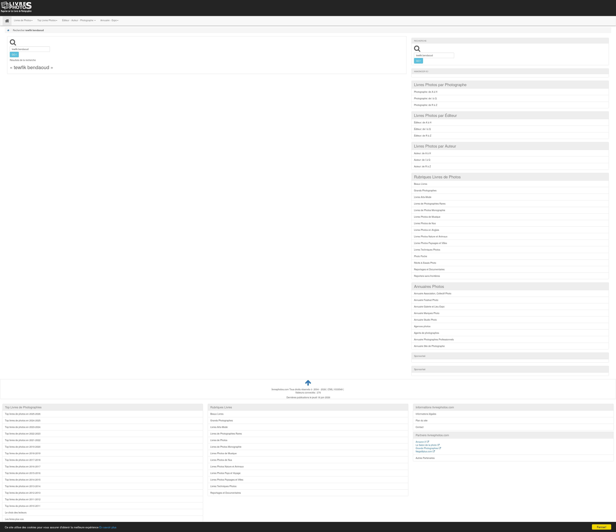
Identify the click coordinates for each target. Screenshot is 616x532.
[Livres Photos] (16, 7)
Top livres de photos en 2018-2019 (22, 453)
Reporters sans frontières (427, 275)
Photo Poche (420, 256)
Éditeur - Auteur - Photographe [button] (78, 20)
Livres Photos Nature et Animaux (430, 236)
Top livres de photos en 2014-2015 (22, 479)
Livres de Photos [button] (22, 20)
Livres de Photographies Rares (429, 203)
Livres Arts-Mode (422, 197)
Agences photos (422, 326)
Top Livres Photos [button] (46, 20)
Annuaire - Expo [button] (108, 20)
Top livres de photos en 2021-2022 (22, 440)
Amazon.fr (421, 441)
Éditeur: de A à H (422, 122)
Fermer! (601, 527)
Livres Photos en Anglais (426, 229)
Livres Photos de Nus (425, 223)
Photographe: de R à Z (425, 104)
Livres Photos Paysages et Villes (430, 243)
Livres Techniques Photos (427, 249)
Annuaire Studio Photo (425, 319)
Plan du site (422, 420)
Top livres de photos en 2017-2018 (22, 459)
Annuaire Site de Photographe (429, 346)
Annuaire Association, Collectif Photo (432, 293)
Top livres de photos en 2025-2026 (22, 413)
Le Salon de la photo (426, 445)
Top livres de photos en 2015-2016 (22, 473)
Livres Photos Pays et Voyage (225, 473)
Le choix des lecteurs (15, 512)
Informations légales (426, 413)
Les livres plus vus (14, 519)
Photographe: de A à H (425, 91)
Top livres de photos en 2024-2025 (22, 420)
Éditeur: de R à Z (422, 135)
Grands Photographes (425, 190)
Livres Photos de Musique (427, 216)
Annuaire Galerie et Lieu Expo (429, 306)
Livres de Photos (218, 440)
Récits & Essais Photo (425, 262)
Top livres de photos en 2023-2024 (22, 427)
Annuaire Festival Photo (426, 300)
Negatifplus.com (424, 451)
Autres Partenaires (425, 458)
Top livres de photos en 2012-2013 (22, 492)
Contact (420, 427)
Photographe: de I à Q (425, 98)
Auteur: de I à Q (422, 159)
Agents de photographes (426, 332)
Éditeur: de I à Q (422, 129)
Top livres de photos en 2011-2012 (22, 499)
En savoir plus (107, 527)
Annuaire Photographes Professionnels (434, 339)
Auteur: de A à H (422, 153)
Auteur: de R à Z (422, 166)
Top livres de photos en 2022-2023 (22, 433)
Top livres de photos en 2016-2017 (22, 466)
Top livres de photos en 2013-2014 (22, 486)
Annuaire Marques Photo (426, 313)
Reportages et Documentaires (429, 269)
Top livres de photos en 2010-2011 (22, 505)
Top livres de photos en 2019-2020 (22, 446)
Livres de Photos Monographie (429, 210)
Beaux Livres (420, 183)
